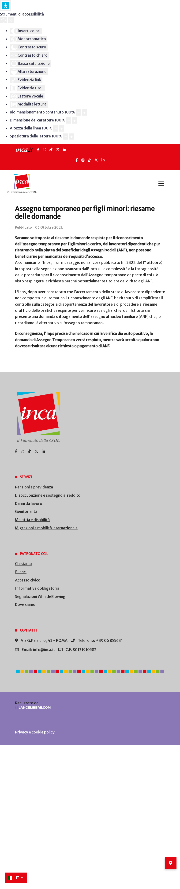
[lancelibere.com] (90, 707)
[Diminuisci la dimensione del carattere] (68, 120)
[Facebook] (38, 149)
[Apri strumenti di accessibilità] (5, 5)
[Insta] (82, 160)
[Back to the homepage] (22, 183)
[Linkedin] (103, 160)
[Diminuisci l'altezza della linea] (55, 128)
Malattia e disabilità (32, 519)
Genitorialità (26, 511)
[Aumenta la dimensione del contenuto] (84, 112)
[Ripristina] (3, 20)
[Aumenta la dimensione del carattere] (74, 120)
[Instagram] (44, 149)
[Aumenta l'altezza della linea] (61, 128)
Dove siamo (25, 604)
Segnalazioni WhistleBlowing (40, 596)
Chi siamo (23, 563)
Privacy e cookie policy (35, 732)
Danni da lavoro (28, 503)
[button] (161, 183)
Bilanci (20, 571)
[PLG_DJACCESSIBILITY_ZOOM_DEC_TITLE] (78, 112)
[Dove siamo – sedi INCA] (170, 863)
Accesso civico (27, 580)
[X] (58, 149)
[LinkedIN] (64, 149)
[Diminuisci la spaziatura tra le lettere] (65, 136)
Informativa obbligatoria (37, 588)
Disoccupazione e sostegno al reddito (47, 495)
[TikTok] (50, 149)
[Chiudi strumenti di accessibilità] (11, 20)
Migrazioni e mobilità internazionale (46, 528)
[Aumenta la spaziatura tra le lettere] (71, 136)
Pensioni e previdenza (34, 487)
